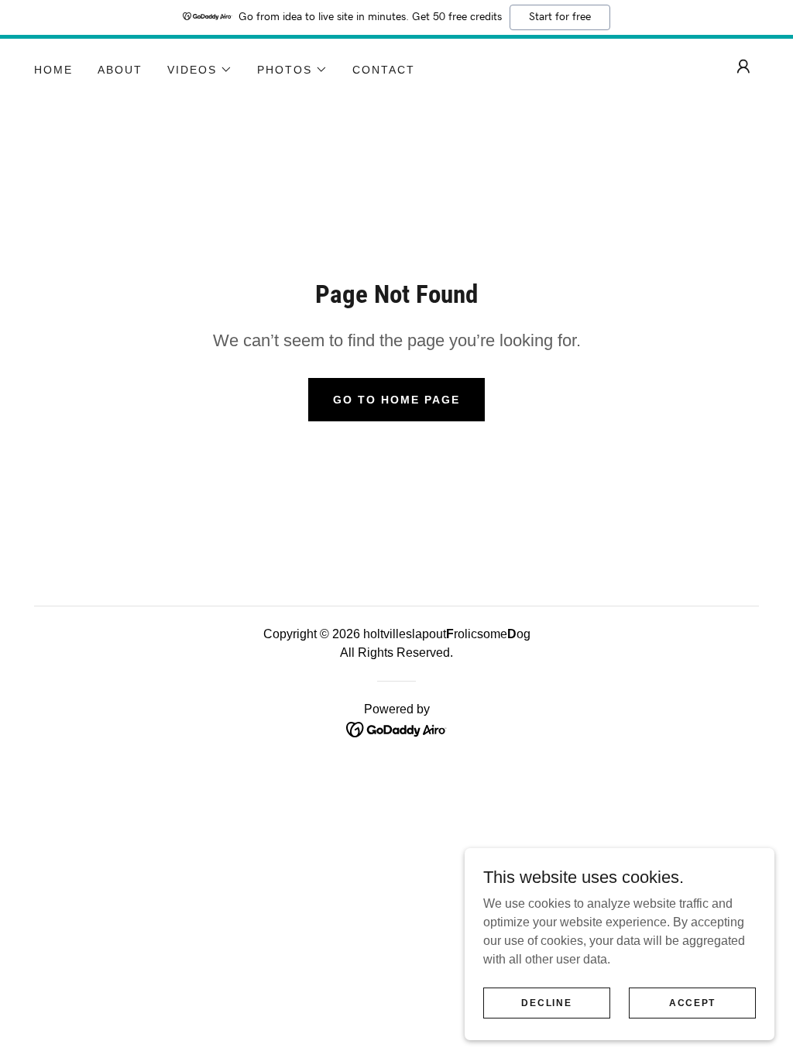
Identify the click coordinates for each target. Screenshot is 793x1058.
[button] (199, 69)
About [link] (120, 70)
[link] (397, 728)
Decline (546, 1002)
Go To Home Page (396, 399)
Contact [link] (383, 70)
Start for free (560, 17)
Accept (692, 1002)
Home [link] (53, 70)
